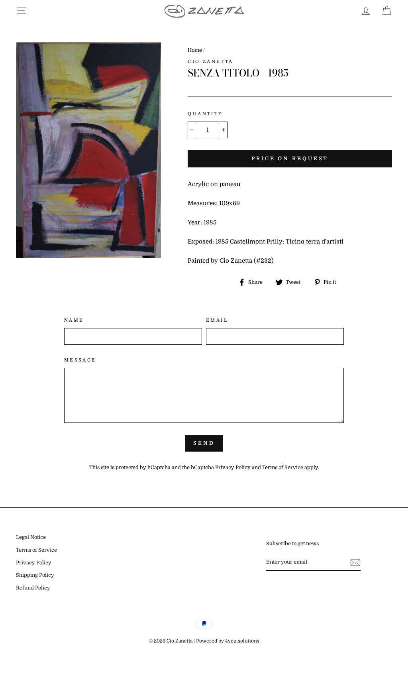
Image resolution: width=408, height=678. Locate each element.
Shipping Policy (35, 575)
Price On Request (289, 158)
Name (74, 320)
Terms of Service (282, 467)
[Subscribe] (355, 562)
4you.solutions (242, 641)
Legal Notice (31, 537)
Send (204, 443)
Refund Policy (33, 588)
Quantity (205, 113)
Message (80, 360)
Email (217, 320)
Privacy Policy (233, 467)
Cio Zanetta (210, 61)
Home (195, 50)
